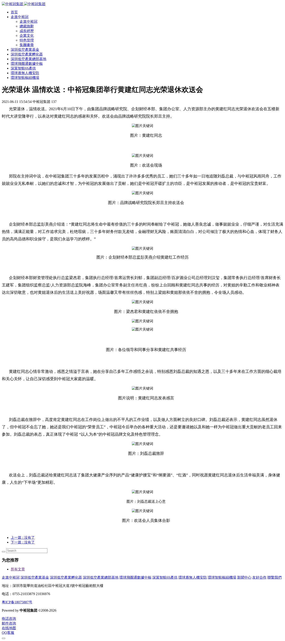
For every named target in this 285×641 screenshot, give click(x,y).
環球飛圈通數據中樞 (135, 577)
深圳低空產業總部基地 (100, 577)
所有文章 (18, 569)
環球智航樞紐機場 (222, 577)
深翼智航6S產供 (164, 577)
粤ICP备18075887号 (17, 602)
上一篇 (23, 537)
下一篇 (23, 542)
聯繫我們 (274, 577)
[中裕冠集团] (23, 4)
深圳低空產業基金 (34, 577)
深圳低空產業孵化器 (66, 577)
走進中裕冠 (11, 577)
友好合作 (259, 577)
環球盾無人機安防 (192, 577)
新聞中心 (244, 577)
